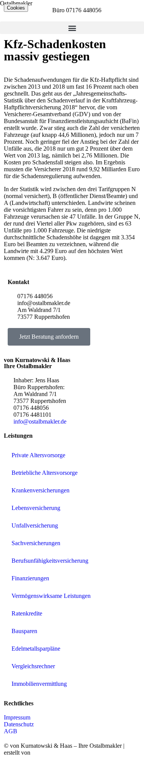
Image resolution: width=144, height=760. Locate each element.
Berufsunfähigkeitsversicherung (50, 560)
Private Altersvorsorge (38, 455)
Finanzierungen (30, 578)
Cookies (16, 8)
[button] (72, 27)
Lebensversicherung (36, 508)
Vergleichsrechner (33, 666)
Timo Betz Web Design (60, 752)
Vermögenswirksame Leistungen (51, 596)
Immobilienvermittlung (39, 683)
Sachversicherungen (36, 543)
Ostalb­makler (16, 3)
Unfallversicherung (35, 525)
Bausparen (24, 631)
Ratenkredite (27, 613)
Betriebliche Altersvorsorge (45, 472)
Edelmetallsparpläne (36, 648)
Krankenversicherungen (41, 490)
